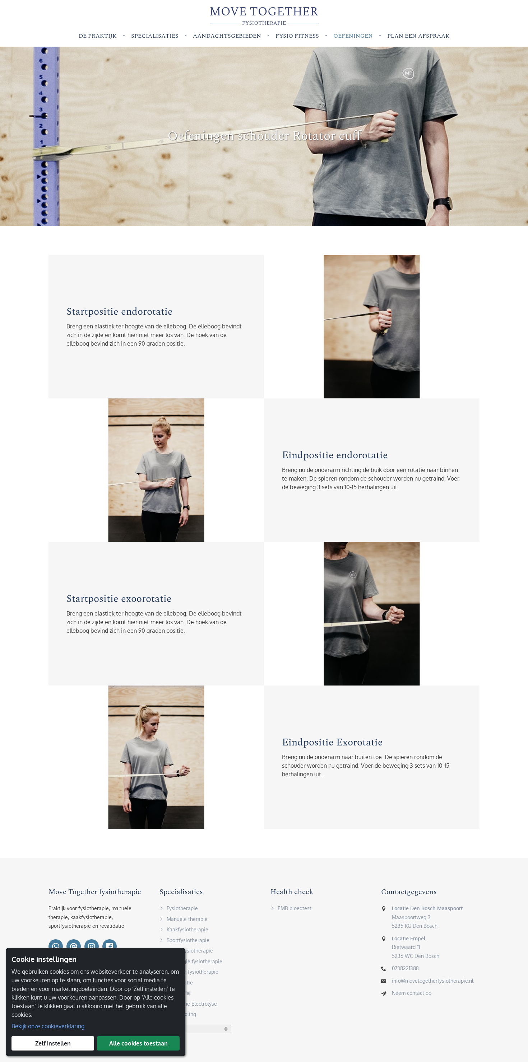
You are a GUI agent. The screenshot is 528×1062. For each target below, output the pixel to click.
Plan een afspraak (418, 36)
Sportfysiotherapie (188, 940)
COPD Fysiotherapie (190, 951)
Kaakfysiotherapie (187, 929)
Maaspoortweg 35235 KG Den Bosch (427, 917)
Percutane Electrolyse (192, 1004)
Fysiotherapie (182, 908)
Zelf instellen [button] (53, 1043)
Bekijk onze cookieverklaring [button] (47, 1026)
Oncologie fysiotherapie (194, 961)
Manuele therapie (187, 919)
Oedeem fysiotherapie (192, 972)
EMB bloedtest (294, 908)
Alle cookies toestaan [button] (138, 1043)
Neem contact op (411, 993)
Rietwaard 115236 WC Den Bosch (415, 947)
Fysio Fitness (297, 36)
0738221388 (405, 968)
